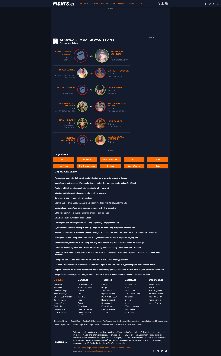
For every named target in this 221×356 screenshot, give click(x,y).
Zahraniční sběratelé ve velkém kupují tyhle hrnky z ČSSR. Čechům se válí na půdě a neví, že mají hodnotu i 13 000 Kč (106, 233)
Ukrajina (104, 288)
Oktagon (87, 159)
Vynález (104, 312)
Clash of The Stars (110, 159)
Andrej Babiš (154, 284)
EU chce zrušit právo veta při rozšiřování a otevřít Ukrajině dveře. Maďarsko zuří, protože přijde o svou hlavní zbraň (105, 265)
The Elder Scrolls (85, 309)
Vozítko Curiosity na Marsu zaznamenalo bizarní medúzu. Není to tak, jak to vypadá (91, 203)
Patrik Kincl (58, 306)
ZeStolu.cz (122, 321)
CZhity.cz (96, 324)
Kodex (113, 348)
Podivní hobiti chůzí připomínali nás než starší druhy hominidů (82, 188)
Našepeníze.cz (108, 324)
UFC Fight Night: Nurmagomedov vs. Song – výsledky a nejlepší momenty (87, 223)
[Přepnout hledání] (159, 3)
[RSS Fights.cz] (217, 3)
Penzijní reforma (108, 309)
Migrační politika (108, 294)
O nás (127, 348)
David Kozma (59, 309)
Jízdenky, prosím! (132, 306)
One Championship (87, 166)
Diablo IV (81, 297)
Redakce (85, 348)
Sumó (113, 4)
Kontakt (120, 348)
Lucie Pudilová (60, 312)
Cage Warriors (134, 166)
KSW (158, 159)
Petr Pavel (153, 288)
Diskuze (133, 4)
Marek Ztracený (155, 303)
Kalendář (122, 4)
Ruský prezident (108, 300)
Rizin (158, 166)
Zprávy (66, 321)
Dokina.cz (86, 324)
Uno (127, 303)
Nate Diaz (58, 284)
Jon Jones (58, 288)
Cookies (93, 348)
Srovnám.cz (121, 324)
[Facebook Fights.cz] (205, 3)
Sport (73, 321)
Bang (127, 288)
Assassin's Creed (85, 288)
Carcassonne (130, 284)
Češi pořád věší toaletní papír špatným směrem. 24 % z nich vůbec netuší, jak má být (91, 260)
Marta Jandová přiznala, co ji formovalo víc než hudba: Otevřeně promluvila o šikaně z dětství (95, 183)
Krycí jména (130, 309)
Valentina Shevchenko (63, 297)
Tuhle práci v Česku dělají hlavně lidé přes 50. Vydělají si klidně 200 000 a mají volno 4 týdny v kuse (98, 238)
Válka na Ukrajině (108, 291)
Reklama (76, 348)
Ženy (79, 321)
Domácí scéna (91, 4)
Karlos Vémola (60, 303)
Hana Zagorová (155, 291)
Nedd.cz (58, 324)
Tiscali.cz (58, 321)
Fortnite (81, 303)
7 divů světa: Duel (132, 294)
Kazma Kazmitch (156, 294)
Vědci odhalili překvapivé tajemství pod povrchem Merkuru (80, 193)
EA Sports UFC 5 (85, 284)
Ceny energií (106, 303)
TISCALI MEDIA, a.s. (89, 351)
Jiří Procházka (59, 300)
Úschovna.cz (162, 321)
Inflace (104, 284)
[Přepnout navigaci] (162, 3)
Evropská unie (107, 306)
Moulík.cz (67, 324)
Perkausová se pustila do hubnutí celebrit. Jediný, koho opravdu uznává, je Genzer (91, 178)
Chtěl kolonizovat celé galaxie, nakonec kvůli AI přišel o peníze (82, 213)
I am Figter (63, 166)
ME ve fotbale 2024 (109, 297)
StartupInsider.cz (134, 324)
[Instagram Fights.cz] (209, 3)
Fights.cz (77, 324)
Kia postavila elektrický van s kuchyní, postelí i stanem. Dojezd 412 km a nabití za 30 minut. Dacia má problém (102, 275)
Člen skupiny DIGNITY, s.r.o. (104, 351)
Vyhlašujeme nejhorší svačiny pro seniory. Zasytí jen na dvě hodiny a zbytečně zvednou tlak (95, 228)
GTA (79, 294)
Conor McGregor (60, 291)
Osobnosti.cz (134, 321)
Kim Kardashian (155, 297)
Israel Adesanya (60, 294)
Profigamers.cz (109, 321)
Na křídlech (129, 312)
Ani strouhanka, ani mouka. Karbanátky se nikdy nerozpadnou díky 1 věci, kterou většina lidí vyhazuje (99, 243)
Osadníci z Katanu (132, 291)
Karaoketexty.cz (148, 321)
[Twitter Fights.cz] (213, 3)
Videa (141, 4)
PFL (134, 159)
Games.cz (97, 321)
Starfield (81, 291)
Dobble (128, 300)
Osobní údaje (103, 348)
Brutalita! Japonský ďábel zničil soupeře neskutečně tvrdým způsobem (86, 208)
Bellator (110, 166)
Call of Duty (82, 306)
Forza (80, 300)
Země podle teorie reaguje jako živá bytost (73, 198)
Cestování (87, 321)
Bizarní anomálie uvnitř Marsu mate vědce (73, 218)
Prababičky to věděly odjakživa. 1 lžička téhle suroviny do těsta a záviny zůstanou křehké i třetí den (98, 248)
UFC (81, 4)
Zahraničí (104, 4)
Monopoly (129, 297)
